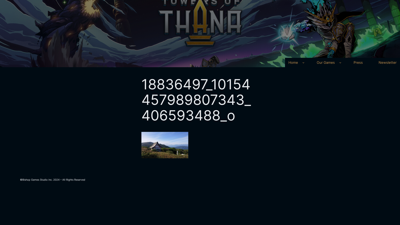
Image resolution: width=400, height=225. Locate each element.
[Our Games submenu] (340, 62)
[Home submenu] (303, 62)
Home (293, 62)
